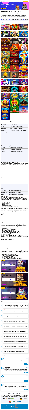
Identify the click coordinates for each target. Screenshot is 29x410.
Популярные (6, 19)
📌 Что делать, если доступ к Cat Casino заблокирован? (12, 309)
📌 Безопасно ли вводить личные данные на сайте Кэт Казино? (13, 319)
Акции (17, 393)
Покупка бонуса (17, 19)
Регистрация (26, 1)
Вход (21, 1)
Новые (3, 19)
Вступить (4, 269)
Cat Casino (9, 393)
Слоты (9, 19)
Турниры (13, 393)
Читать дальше (10, 269)
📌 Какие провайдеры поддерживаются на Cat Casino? (12, 314)
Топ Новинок (13, 19)
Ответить (26, 364)
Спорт (20, 393)
